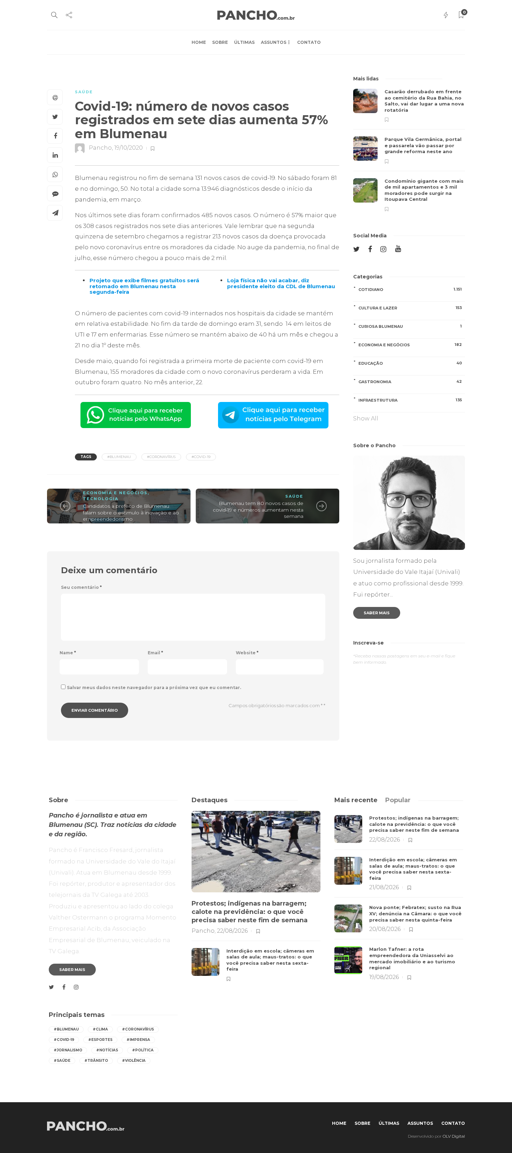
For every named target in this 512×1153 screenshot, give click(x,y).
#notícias (107, 1050)
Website (247, 652)
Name (68, 652)
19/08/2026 (384, 977)
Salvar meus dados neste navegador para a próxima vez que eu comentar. (154, 687)
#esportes (100, 1039)
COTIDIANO (410, 289)
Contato (309, 42)
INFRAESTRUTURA (410, 400)
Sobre (220, 42)
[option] (409, 150)
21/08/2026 (384, 887)
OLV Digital (454, 1136)
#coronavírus (161, 457)
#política (143, 1050)
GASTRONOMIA (410, 381)
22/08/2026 (232, 930)
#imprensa (138, 1039)
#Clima (100, 1029)
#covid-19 (201, 457)
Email (155, 652)
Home (199, 42)
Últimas (244, 42)
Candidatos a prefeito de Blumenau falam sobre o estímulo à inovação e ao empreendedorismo (131, 512)
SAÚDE (84, 91)
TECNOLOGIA (100, 498)
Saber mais (377, 612)
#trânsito (96, 1060)
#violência (134, 1060)
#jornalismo (68, 1050)
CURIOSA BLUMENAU (410, 326)
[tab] (356, 800)
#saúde (62, 1060)
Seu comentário (81, 587)
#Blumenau (119, 457)
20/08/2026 (385, 929)
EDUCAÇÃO (410, 363)
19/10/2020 (128, 148)
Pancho (100, 148)
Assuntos (273, 42)
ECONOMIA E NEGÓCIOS (115, 492)
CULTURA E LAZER (410, 307)
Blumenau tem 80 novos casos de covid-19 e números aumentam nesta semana (258, 509)
